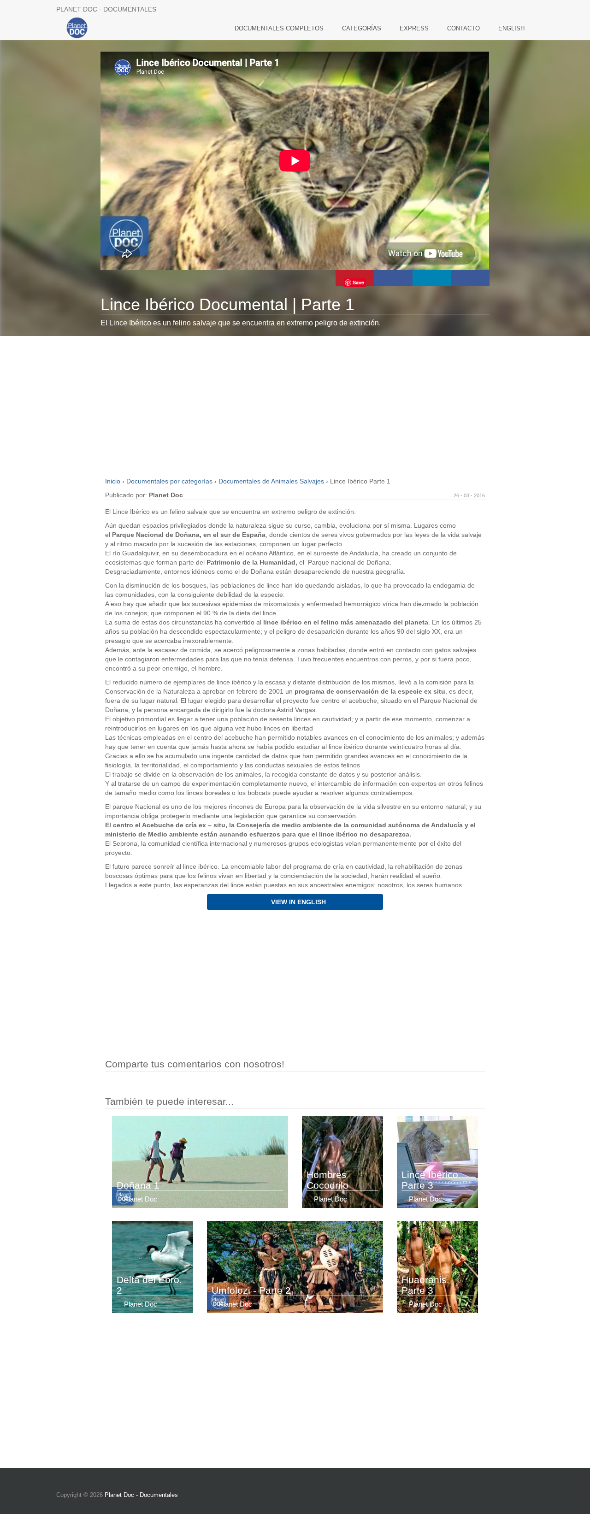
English (511, 28)
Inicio (113, 481)
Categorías (361, 28)
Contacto (463, 28)
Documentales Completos (279, 28)
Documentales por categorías (170, 481)
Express (414, 28)
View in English (297, 902)
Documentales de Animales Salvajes (272, 481)
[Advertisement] (294, 405)
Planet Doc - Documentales (141, 1494)
